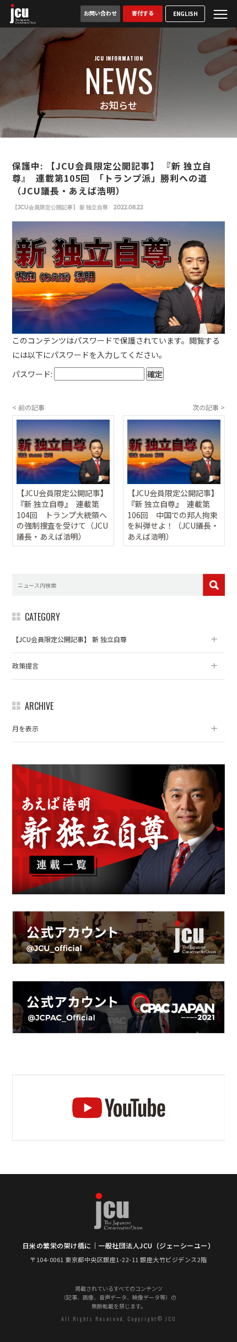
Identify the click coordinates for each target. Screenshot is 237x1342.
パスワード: (33, 373)
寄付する (143, 13)
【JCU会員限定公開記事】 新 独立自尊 (60, 207)
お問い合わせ (100, 13)
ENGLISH (185, 13)
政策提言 (25, 665)
